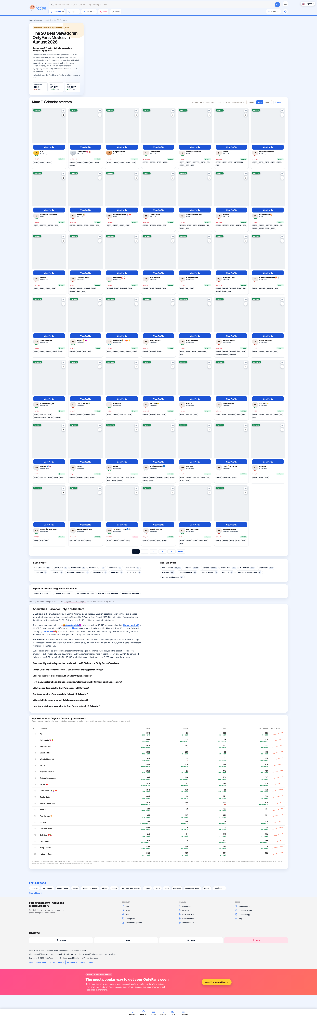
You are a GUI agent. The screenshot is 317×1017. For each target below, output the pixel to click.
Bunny (114, 888)
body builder (231, 414)
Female (63, 940)
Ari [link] (41, 734)
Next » (180, 551)
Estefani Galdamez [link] (48, 778)
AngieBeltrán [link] (45, 746)
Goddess (177, 888)
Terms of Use (72, 962)
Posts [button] (223, 728)
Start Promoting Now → (216, 982)
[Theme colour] (285, 11)
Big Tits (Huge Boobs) (131, 888)
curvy (55, 351)
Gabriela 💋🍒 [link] (46, 835)
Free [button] (105, 12)
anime (164, 225)
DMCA (82, 962)
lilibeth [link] (75, 628)
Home (31, 20)
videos (42, 162)
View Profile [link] (49, 147)
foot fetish (201, 225)
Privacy (61, 962)
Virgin (104, 888)
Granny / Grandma (89, 888)
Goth (167, 888)
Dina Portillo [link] (45, 753)
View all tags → (35, 893)
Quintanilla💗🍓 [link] (50, 631)
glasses (159, 162)
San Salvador (227, 343)
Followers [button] (263, 728)
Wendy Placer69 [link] (47, 759)
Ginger (207, 888)
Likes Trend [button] (276, 728)
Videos (147, 888)
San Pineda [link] (44, 841)
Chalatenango (117, 154)
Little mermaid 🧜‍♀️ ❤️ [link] (48, 791)
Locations (39, 20)
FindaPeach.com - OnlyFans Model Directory (46, 904)
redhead (72, 165)
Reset (117, 12)
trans (192, 165)
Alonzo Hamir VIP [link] (131, 625)
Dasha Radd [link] (45, 797)
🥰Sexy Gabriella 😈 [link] (72, 625)
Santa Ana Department (230, 531)
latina (91, 162)
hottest (182, 165)
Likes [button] (148, 728)
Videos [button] (185, 728)
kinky (229, 291)
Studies (52, 962)
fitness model (238, 162)
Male (128, 940)
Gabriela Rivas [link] (46, 829)
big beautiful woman (222, 354)
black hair (196, 162)
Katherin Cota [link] (46, 854)
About (91, 962)
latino (187, 228)
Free (258, 940)
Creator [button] (43, 728)
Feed (267, 102)
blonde (122, 162)
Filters (273, 12)
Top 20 (251, 102)
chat (208, 162)
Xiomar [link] (43, 810)
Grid (260, 102)
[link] (49, 125)
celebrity (58, 417)
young (97, 162)
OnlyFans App (41, 962)
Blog (31, 962)
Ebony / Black (62, 888)
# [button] (33, 728)
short (195, 225)
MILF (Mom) (48, 888)
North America (50, 20)
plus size (233, 354)
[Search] (277, 4)
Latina (157, 888)
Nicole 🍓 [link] (44, 784)
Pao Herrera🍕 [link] (46, 816)
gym (89, 351)
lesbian (273, 228)
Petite (75, 888)
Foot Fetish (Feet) (192, 888)
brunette (48, 162)
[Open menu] (285, 3)
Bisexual (34, 888)
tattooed (79, 162)
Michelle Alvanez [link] (47, 772)
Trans (192, 940)
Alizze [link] (42, 765)
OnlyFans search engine (75, 601)
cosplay (120, 480)
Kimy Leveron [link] (46, 848)
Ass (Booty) (219, 888)
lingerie (36, 162)
